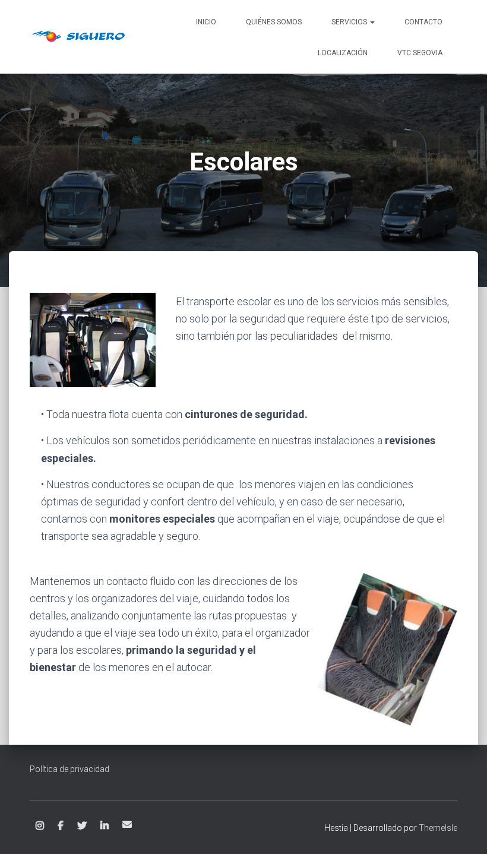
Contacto (423, 22)
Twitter (82, 826)
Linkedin (104, 826)
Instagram (40, 826)
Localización (343, 53)
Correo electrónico (127, 824)
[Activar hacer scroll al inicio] (463, 830)
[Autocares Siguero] (80, 37)
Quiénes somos (274, 22)
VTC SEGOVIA (419, 53)
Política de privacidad (69, 769)
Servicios (350, 22)
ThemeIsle (438, 828)
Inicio (206, 22)
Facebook (60, 826)
